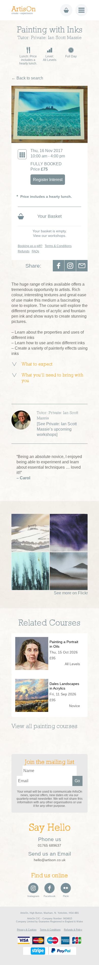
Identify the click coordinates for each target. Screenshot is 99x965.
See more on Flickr (71, 593)
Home (25, 10)
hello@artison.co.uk (49, 860)
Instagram (33, 896)
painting (44, 727)
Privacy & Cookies (27, 929)
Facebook (58, 265)
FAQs (35, 251)
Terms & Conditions (58, 246)
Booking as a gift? (30, 246)
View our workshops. (49, 236)
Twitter (70, 265)
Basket (66, 10)
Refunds (23, 251)
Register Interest (47, 179)
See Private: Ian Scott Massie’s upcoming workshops (57, 429)
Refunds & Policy (73, 929)
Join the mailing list (49, 762)
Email (82, 265)
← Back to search (27, 78)
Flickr (66, 896)
